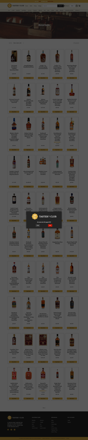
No (50, 225)
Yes (38, 225)
